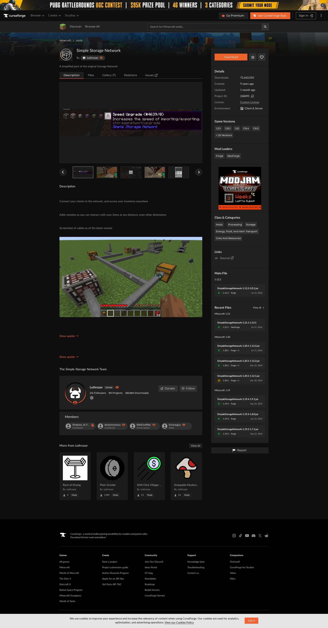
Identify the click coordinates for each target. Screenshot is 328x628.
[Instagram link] (234, 536)
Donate (170, 388)
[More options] (321, 15)
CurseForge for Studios (242, 567)
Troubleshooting (195, 567)
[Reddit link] (266, 536)
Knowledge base (195, 562)
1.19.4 (246, 128)
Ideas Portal (151, 567)
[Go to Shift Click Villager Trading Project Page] (149, 476)
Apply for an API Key (113, 579)
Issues (149, 75)
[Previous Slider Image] (63, 172)
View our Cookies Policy (179, 622)
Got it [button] (251, 620)
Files (91, 75)
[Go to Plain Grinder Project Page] (112, 476)
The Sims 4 (65, 579)
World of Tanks (67, 601)
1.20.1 (228, 128)
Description (72, 75)
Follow (190, 388)
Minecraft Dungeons (70, 596)
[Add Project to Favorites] (252, 57)
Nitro (232, 579)
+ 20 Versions (224, 135)
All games (64, 562)
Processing (235, 224)
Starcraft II (65, 584)
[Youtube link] (247, 536)
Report (242, 450)
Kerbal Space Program (71, 590)
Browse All (92, 26)
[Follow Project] (261, 57)
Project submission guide (115, 567)
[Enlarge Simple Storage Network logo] (65, 54)
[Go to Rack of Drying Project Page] (75, 476)
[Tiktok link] (240, 536)
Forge (219, 155)
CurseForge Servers (155, 596)
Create (52, 15)
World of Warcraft (69, 573)
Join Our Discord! (154, 562)
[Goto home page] (14, 15)
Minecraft (65, 40)
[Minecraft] (62, 26)
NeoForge (233, 155)
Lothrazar (96, 387)
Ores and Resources (228, 238)
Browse (35, 15)
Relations (130, 75)
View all (257, 308)
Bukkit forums (152, 590)
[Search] (265, 26)
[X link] (260, 536)
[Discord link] (253, 536)
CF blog (149, 573)
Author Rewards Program (115, 573)
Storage (251, 224)
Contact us (193, 573)
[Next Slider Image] (198, 172)
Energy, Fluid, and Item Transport (236, 231)
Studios (70, 15)
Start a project (109, 562)
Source (225, 258)
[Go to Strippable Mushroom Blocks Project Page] (186, 476)
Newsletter (150, 579)
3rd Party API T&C (111, 584)
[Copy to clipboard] (252, 96)
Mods (79, 40)
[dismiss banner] (322, 5)
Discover (76, 26)
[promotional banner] (164, 5)
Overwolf (235, 562)
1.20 (237, 128)
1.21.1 (218, 128)
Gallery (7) (109, 75)
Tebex (233, 573)
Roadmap (150, 584)
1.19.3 (256, 128)
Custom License (249, 102)
